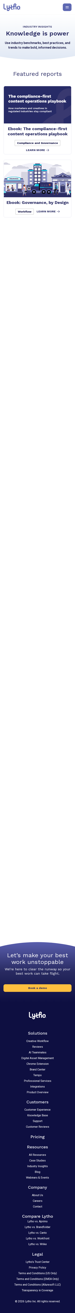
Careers (37, 1201)
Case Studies (37, 1160)
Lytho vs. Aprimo (37, 1221)
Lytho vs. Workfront (37, 1238)
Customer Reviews (37, 1126)
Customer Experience (37, 1109)
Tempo (37, 1075)
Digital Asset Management (37, 1058)
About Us (37, 1195)
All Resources (37, 1154)
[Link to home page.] (12, 7)
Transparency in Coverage (37, 1290)
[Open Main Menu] (67, 7)
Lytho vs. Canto (37, 1232)
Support (37, 1121)
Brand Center (37, 1069)
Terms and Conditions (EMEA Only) (37, 1279)
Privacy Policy (37, 1267)
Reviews (37, 1046)
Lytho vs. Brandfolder (37, 1227)
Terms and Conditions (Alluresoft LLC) (37, 1284)
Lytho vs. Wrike (37, 1244)
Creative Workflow (37, 1041)
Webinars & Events (37, 1177)
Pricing (38, 1136)
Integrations (37, 1086)
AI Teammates (37, 1052)
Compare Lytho (37, 1216)
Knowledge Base (37, 1115)
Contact (37, 1206)
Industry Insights (37, 1166)
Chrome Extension (38, 1063)
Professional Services (37, 1081)
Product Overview (37, 1092)
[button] (37, 988)
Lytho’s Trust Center (38, 1262)
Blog (37, 1172)
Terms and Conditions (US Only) (37, 1273)
